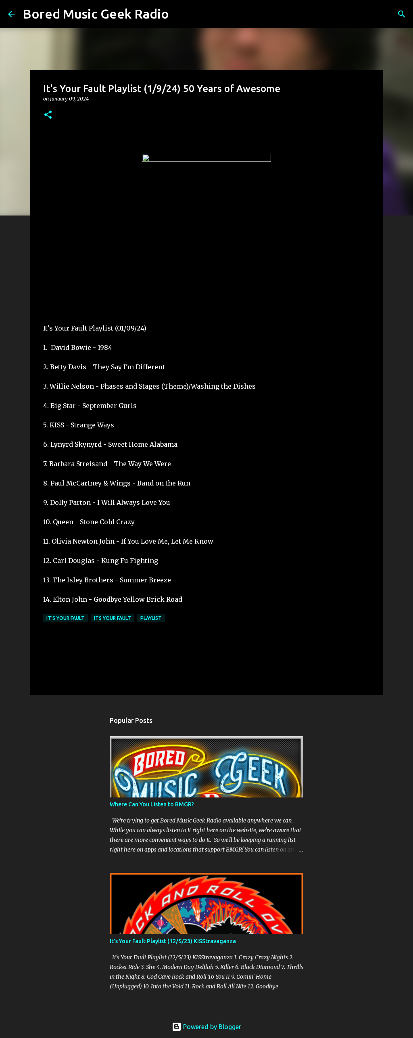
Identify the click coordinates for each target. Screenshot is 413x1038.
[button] (48, 115)
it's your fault (65, 618)
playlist (151, 618)
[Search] (180, 14)
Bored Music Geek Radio (96, 13)
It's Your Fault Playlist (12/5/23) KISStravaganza (173, 941)
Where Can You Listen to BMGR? (152, 804)
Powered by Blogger (211, 1026)
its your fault (112, 618)
